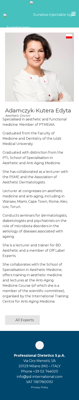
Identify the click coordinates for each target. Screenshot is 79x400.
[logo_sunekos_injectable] (52, 13)
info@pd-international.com (39, 377)
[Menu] (73, 13)
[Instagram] (39, 345)
